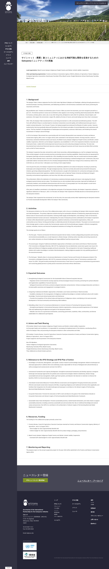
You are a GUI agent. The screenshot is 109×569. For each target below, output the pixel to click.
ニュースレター (8, 64)
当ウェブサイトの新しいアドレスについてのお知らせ (91, 3)
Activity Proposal (31, 86)
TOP (27, 42)
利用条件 (93, 508)
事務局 (55, 514)
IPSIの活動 (8, 49)
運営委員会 (56, 512)
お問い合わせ (94, 519)
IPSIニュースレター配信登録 (35, 480)
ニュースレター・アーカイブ (90, 481)
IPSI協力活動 (39, 42)
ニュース (8, 58)
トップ (56, 500)
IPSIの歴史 (56, 508)
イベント (8, 55)
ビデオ (92, 502)
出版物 (92, 504)
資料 (8, 61)
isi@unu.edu (30, 533)
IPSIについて (8, 43)
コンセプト (8, 46)
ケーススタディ (8, 52)
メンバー (56, 510)
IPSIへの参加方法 (58, 516)
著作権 (92, 512)
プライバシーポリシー (97, 515)
